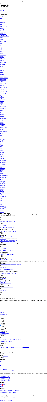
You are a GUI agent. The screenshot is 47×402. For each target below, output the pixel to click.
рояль (8, 347)
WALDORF (1, 383)
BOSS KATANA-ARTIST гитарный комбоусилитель (6, 278)
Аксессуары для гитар (3, 160)
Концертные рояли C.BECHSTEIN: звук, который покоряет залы (8, 392)
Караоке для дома (2, 189)
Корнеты (1, 143)
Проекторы (1, 170)
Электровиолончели (2, 164)
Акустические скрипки (3, 162)
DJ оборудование (2, 191)
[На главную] (0, 3)
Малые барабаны (2, 132)
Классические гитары (2, 153)
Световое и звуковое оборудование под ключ (20, 113)
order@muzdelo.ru (2, 10)
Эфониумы (1, 150)
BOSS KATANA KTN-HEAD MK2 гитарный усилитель (7, 250)
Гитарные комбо (2, 156)
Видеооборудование (2, 169)
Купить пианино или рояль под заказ (4, 368)
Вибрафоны (1, 136)
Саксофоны (1, 144)
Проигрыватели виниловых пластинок (5, 193)
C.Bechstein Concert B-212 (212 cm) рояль (5, 378)
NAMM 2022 (1, 194)
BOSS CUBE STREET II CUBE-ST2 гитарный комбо (6, 236)
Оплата (1, 361)
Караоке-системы (2, 186)
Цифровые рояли (2, 116)
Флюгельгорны (2, 149)
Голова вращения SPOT (3, 206)
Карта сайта (1, 366)
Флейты (1, 148)
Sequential (1, 385)
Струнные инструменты (3, 161)
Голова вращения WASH (3, 207)
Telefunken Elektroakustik (3, 384)
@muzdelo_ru (4, 357)
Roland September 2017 (3, 196)
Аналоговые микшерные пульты (4, 175)
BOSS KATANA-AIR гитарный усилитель (5, 283)
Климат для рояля (2, 112)
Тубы (0, 147)
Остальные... (1, 119)
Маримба (1, 137)
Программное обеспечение (3, 184)
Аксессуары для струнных (3, 165)
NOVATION (1, 386)
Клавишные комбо (2, 168)
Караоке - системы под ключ (3, 369)
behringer (3, 347)
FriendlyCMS (14, 397)
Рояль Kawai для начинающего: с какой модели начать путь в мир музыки (9, 391)
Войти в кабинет (2, 15)
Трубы (1, 146)
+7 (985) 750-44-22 (2, 7)
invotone (13, 347)
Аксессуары (1, 190)
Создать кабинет (2, 16)
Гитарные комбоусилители (3, 311)
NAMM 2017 (1, 204)
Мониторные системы (3, 130)
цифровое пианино (24, 347)
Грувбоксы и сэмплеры (3, 126)
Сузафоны (1, 145)
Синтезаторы (1, 122)
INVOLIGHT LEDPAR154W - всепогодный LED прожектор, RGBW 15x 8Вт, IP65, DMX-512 (12, 339)
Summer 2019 (1, 199)
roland (6, 347)
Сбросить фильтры (2, 332)
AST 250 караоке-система (3, 334)
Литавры (1, 135)
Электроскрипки (2, 163)
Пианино (1, 115)
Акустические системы (3, 177)
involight (20, 347)
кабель (21, 347)
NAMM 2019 (1, 198)
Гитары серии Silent (2, 155)
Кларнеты (1, 142)
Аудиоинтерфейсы (2, 181)
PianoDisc (1, 111)
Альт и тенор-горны (2, 139)
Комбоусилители (2, 166)
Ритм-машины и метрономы (3, 314)
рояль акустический (16, 347)
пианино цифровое (27, 347)
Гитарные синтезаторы (3, 159)
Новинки (1, 113)
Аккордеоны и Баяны (2, 124)
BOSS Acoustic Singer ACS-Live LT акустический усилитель (7, 241)
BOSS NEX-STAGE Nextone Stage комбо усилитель (6, 269)
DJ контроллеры (2, 192)
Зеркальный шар (2, 208)
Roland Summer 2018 (2, 197)
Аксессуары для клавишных (3, 127)
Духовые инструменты (3, 138)
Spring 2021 (1, 202)
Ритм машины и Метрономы (3, 131)
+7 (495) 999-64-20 (2, 11)
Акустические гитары (3, 152)
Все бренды (1, 387)
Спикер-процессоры (2, 183)
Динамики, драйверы (2, 185)
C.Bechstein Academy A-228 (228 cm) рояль (5, 376)
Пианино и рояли (2, 114)
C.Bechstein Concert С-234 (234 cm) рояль (5, 379)
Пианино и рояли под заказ (10, 113)
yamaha (10, 347)
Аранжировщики (2, 123)
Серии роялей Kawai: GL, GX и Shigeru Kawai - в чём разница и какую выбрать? (10, 390)
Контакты (1, 109)
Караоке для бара (2, 188)
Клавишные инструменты (3, 121)
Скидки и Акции (2, 364)
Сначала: (1, 216)
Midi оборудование (2, 125)
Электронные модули (2, 129)
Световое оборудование (3, 205)
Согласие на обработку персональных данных (6, 400)
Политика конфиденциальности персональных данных (7, 399)
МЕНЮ (1, 18)
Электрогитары (2, 154)
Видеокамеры (1, 171)
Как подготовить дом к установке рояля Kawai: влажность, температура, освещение (10, 389)
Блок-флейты (1, 140)
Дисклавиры (1, 117)
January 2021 (1, 201)
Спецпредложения (4, 113)
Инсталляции (1, 110)
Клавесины (1, 120)
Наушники (1, 180)
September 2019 (2, 200)
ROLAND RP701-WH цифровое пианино (5, 344)
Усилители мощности (2, 178)
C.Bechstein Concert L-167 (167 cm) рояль (5, 377)
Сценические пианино (3, 118)
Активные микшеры (2, 176)
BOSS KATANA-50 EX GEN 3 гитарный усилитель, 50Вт (7, 227)
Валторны (1, 141)
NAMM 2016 (1, 203)
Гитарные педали (2, 158)
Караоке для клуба (2, 187)
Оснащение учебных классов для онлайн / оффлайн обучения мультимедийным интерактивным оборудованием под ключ (15, 370)
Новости (1, 365)
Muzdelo (1, 8)
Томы (0, 134)
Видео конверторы (2, 173)
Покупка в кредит (2, 362)
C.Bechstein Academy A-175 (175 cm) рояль (5, 380)
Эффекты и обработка (3, 182)
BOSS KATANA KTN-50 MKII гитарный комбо (6, 259)
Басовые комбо (2, 157)
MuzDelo (3, 397)
